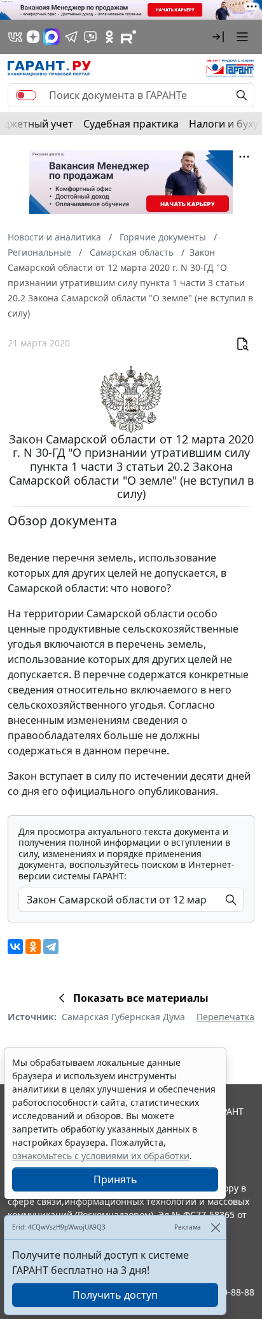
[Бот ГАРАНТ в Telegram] (90, 36)
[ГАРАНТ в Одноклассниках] (109, 36)
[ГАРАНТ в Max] (51, 37)
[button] (218, 37)
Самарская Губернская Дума (123, 1017)
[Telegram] (51, 946)
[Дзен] (33, 36)
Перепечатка (225, 1017)
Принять (115, 1179)
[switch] (26, 95)
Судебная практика (131, 124)
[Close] (215, 1227)
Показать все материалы (141, 998)
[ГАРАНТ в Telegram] (71, 36)
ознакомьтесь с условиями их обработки (101, 1156)
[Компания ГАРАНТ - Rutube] (128, 36)
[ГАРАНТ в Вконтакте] (15, 36)
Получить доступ (115, 1295)
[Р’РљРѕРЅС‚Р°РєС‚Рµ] (15, 946)
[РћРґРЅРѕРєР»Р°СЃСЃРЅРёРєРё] (33, 946)
